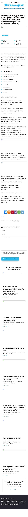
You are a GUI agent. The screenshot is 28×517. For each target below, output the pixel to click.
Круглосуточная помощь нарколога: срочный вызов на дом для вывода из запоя (14, 348)
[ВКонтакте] (5, 212)
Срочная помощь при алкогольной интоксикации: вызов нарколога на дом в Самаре (13, 378)
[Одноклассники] (9, 212)
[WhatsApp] (19, 212)
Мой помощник (14, 5)
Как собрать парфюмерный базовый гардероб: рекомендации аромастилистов (14, 468)
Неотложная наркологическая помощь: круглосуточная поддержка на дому (12, 319)
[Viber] (15, 212)
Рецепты (5, 35)
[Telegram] (22, 212)
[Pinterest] (12, 212)
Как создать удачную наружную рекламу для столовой (14, 481)
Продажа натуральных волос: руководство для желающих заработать (12, 438)
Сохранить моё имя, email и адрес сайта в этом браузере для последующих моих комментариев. (14, 253)
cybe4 (3, 217)
